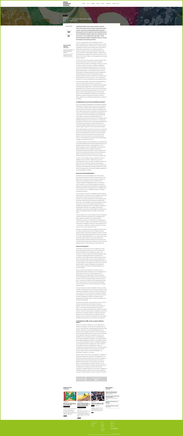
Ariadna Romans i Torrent (109, 393)
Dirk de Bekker (108, 403)
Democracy (65, 15)
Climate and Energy (66, 406)
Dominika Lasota (66, 408)
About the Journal (94, 422)
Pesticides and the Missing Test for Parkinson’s (112, 402)
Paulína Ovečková (108, 406)
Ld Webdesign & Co (97, 434)
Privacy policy (113, 426)
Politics (93, 405)
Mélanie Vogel (97, 405)
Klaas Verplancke (118, 434)
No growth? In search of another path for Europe (67, 55)
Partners (93, 426)
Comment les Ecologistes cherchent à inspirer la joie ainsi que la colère (97, 404)
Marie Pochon (80, 409)
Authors (93, 425)
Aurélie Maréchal (68, 26)
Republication (81, 379)
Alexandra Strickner (108, 398)
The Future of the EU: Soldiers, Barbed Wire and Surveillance (112, 397)
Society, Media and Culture (82, 407)
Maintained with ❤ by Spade (91, 434)
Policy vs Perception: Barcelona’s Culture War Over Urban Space (111, 392)
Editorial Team (94, 423)
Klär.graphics (102, 434)
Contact (112, 425)
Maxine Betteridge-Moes (72, 408)
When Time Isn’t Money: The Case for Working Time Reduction (68, 51)
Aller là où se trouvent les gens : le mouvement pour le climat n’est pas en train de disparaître (69, 404)
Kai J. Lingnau (113, 398)
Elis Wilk (109, 434)
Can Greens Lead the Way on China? (112, 406)
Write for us (112, 422)
